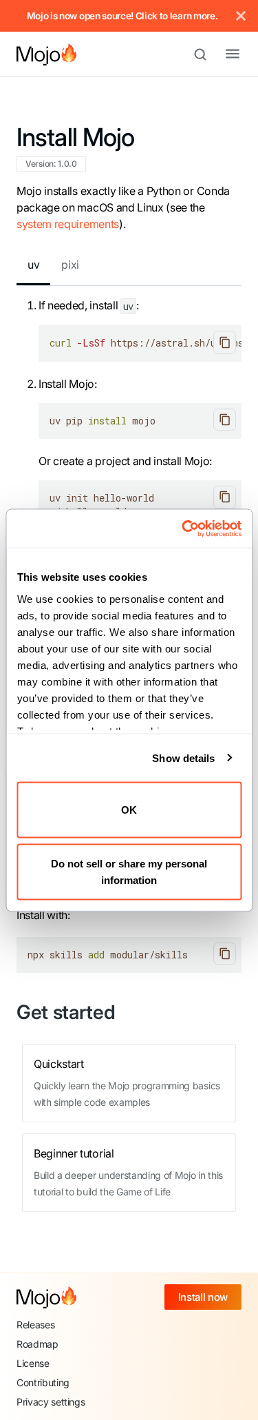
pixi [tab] (70, 264)
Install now (203, 1297)
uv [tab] (33, 264)
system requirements (68, 224)
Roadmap (37, 1344)
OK (129, 810)
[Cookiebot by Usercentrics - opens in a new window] (183, 528)
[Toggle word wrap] (199, 342)
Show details (183, 757)
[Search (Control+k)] (206, 54)
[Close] (240, 16)
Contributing (43, 1382)
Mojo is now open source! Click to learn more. (122, 15)
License (33, 1363)
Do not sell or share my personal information (129, 871)
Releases (35, 1324)
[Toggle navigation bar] (221, 54)
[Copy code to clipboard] (224, 342)
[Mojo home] (46, 1297)
